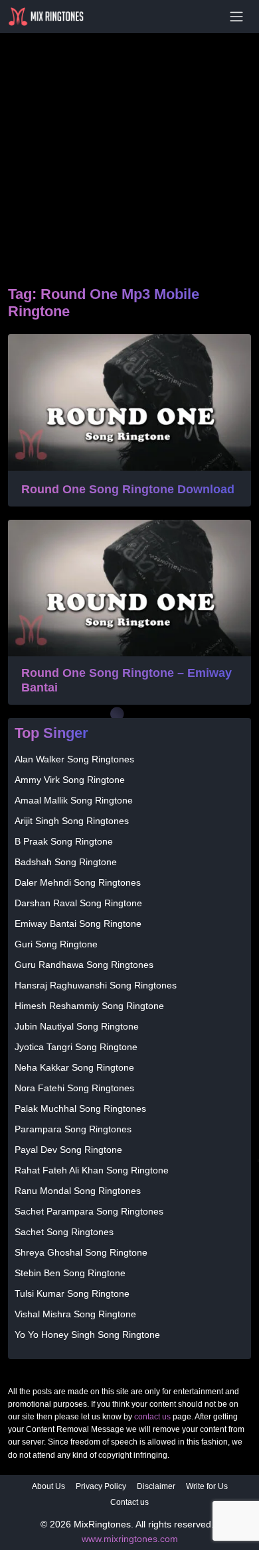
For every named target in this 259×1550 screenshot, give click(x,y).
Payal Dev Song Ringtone (68, 1149)
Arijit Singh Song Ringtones (72, 820)
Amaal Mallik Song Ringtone (74, 800)
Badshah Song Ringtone (66, 862)
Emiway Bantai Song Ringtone (78, 923)
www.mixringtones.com (130, 1538)
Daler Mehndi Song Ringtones (78, 882)
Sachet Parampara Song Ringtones (89, 1211)
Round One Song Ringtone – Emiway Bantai (126, 680)
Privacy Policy (101, 1486)
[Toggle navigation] (236, 16)
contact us (152, 1416)
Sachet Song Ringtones (64, 1231)
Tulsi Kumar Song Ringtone (72, 1293)
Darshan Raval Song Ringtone (78, 903)
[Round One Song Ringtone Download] (129, 402)
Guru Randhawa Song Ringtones (84, 964)
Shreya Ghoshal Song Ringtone (81, 1252)
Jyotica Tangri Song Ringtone (76, 1047)
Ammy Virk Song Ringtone (70, 779)
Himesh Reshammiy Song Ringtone (89, 1005)
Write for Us (207, 1486)
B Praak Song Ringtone (64, 841)
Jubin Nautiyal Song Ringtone (77, 1026)
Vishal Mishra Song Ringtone (75, 1314)
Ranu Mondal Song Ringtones (78, 1190)
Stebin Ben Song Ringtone (70, 1273)
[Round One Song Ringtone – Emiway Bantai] (129, 588)
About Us (48, 1486)
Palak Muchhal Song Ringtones (80, 1108)
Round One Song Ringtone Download (127, 489)
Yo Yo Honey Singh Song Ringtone (87, 1334)
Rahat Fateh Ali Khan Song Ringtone (92, 1170)
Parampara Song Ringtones (73, 1129)
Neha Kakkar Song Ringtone (74, 1067)
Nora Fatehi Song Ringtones (74, 1088)
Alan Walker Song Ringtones (74, 759)
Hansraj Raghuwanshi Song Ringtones (96, 985)
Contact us (129, 1502)
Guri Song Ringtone (56, 944)
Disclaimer (156, 1486)
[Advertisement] (129, 143)
